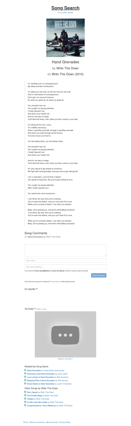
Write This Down (40, 392)
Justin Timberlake (49, 383)
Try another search (65, 12)
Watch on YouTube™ (65, 359)
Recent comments (37, 422)
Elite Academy (47, 377)
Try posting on (63, 281)
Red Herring (47, 380)
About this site (52, 422)
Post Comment (99, 275)
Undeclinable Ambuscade (45, 370)
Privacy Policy (64, 422)
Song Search (65, 7)
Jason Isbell (47, 373)
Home (25, 422)
